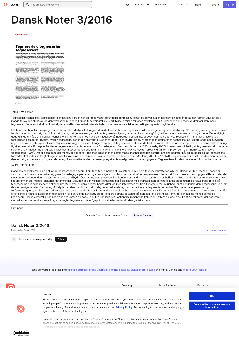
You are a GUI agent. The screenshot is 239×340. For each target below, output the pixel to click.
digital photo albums (143, 269)
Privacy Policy (124, 307)
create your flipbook (195, 269)
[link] (126, 4)
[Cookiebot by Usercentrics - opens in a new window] (21, 333)
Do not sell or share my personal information (211, 306)
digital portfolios (78, 269)
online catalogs (120, 269)
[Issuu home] (12, 4)
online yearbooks (99, 269)
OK (212, 296)
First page (17, 208)
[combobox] (61, 4)
